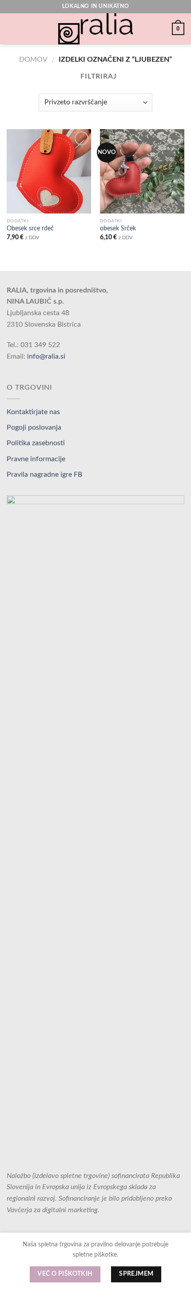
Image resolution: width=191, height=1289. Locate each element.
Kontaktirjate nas (33, 411)
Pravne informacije (36, 459)
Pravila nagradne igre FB (44, 474)
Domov (33, 59)
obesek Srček (118, 228)
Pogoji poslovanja (34, 427)
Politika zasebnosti (36, 443)
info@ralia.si (46, 356)
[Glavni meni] (12, 29)
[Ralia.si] (95, 28)
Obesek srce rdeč (30, 228)
